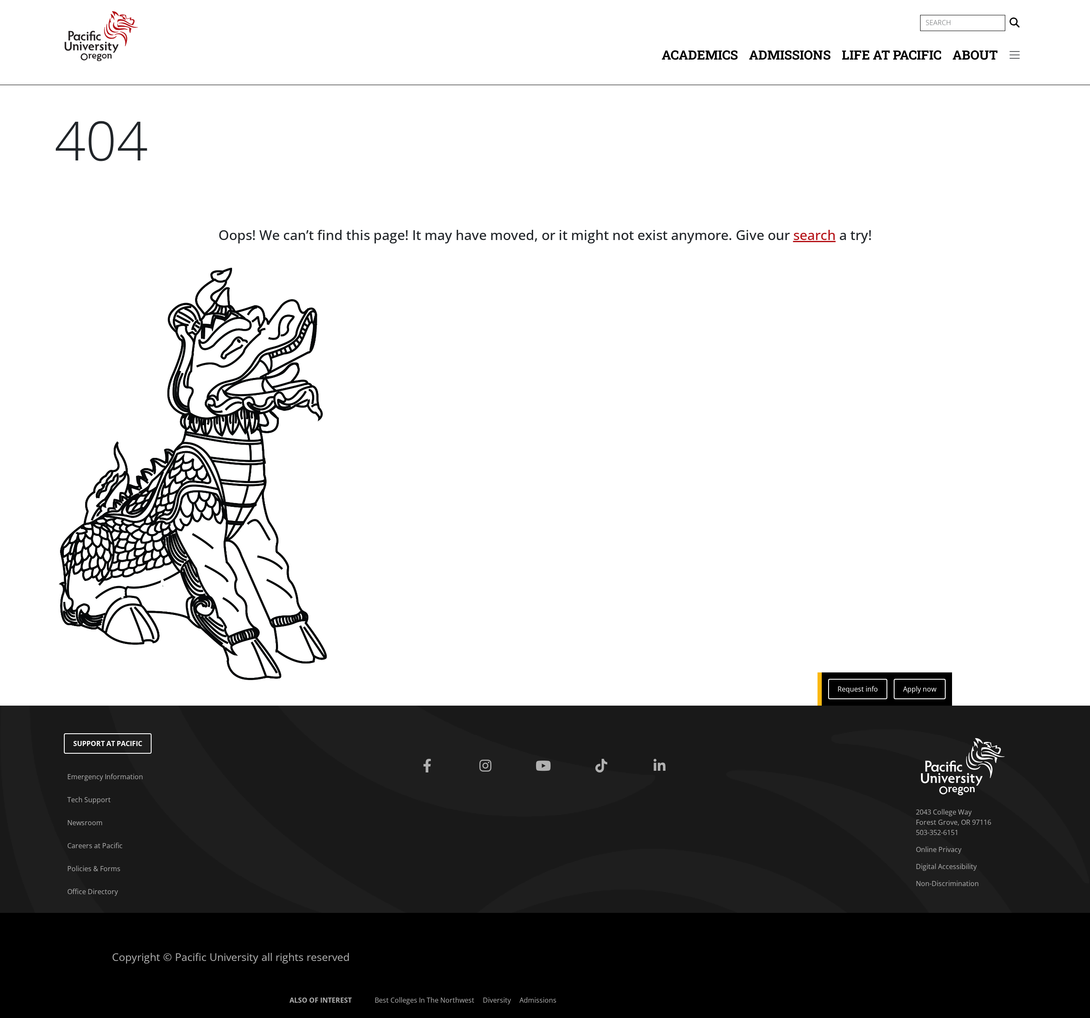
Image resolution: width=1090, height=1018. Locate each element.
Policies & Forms (93, 868)
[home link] (963, 766)
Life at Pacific (891, 54)
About (975, 54)
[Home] (101, 35)
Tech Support (89, 799)
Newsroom (85, 822)
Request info (858, 689)
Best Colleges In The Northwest (424, 1000)
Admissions (790, 54)
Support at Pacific (107, 743)
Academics (700, 54)
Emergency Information (105, 776)
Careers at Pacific (95, 845)
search (814, 235)
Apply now (919, 689)
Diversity (497, 1000)
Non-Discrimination (947, 883)
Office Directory (92, 891)
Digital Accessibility (946, 866)
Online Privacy (938, 849)
